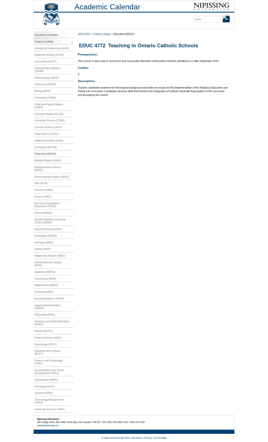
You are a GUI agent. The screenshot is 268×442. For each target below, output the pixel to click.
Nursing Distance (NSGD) (49, 298)
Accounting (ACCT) (46, 61)
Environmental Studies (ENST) (52, 176)
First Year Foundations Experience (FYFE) (47, 205)
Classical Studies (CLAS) (49, 114)
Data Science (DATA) (46, 133)
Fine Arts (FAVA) (44, 190)
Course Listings (44, 41)
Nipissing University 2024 (117, 438)
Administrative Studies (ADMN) (47, 70)
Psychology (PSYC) (46, 344)
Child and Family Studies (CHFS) (49, 106)
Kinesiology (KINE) (45, 278)
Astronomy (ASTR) (45, 84)
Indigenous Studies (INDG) (50, 255)
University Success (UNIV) (49, 409)
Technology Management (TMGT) (49, 401)
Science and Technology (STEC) (49, 362)
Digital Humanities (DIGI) (49, 140)
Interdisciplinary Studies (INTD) (48, 264)
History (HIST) (42, 249)
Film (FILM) (41, 183)
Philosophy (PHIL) (45, 314)
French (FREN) (43, 213)
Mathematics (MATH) (46, 285)
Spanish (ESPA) (44, 393)
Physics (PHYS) (44, 331)
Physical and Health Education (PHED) (52, 323)
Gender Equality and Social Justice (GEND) (50, 221)
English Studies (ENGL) (48, 160)
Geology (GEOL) (44, 242)
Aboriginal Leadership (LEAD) (52, 48)
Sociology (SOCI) (44, 386)
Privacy (148, 438)
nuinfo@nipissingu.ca (47, 425)
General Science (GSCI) (48, 229)
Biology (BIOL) (43, 91)
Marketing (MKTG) (45, 272)
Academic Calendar (107, 7)
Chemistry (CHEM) (45, 97)
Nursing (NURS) (44, 291)
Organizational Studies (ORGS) (48, 307)
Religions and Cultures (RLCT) (48, 352)
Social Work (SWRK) (46, 379)
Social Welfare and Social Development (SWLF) (49, 372)
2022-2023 (84, 34)
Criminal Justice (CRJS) (48, 127)
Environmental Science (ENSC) (48, 169)
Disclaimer (137, 438)
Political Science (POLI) (48, 337)
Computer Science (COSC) (50, 120)
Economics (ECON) (46, 147)
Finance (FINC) (43, 196)
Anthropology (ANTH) (47, 77)
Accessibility (160, 438)
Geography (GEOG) (46, 235)
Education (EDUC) (45, 153)
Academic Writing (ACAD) (49, 54)
